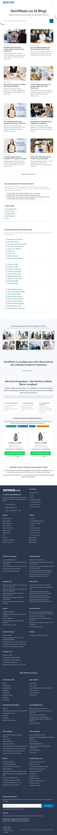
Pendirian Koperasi (12, 256)
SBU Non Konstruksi (8, 528)
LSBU (32, 518)
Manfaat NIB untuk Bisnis (14, 276)
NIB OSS (5, 537)
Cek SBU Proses (35, 528)
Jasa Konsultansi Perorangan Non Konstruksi (15, 746)
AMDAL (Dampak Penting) (14, 289)
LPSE (32, 525)
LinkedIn (16, 819)
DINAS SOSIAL (33, 741)
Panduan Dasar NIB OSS (14, 269)
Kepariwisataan (7, 685)
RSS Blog (33, 537)
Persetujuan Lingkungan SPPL (11, 785)
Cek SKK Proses (35, 535)
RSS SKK (33, 542)
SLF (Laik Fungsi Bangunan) (15, 301)
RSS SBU (33, 540)
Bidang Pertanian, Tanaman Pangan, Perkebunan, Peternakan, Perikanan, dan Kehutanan (40, 719)
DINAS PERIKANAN (34, 750)
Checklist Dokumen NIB (14, 274)
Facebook (7, 819)
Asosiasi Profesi (35, 523)
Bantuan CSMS (7, 530)
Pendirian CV (11, 253)
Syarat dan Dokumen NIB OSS (11, 766)
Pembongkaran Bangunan (10, 662)
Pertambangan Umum (9, 713)
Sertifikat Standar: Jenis (14, 306)
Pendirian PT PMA (12, 264)
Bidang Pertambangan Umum (37, 715)
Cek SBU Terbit (35, 532)
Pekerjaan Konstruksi (8, 744)
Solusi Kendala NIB (12, 281)
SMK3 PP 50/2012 (8, 542)
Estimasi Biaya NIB (12, 283)
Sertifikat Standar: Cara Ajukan (16, 308)
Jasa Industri (32, 683)
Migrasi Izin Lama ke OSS (14, 278)
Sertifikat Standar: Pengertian (15, 303)
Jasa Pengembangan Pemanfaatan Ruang (14, 566)
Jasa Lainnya (33, 685)
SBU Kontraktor (7, 518)
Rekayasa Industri (7, 695)
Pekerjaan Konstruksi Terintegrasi (12, 753)
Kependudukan (7, 688)
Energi (4, 683)
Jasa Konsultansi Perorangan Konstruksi (14, 751)
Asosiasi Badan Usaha (37, 521)
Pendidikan (6, 690)
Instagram (25, 819)
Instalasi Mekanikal (8, 618)
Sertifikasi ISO (6, 532)
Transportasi (6, 700)
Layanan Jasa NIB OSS (13, 249)
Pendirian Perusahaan (9, 540)
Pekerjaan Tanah (7, 655)
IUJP (4, 535)
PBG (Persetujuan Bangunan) (15, 299)
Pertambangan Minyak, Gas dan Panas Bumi (15, 711)
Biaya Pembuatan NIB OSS (10, 777)
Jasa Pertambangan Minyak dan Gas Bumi (41, 688)
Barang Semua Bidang (9, 720)
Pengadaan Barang (8, 741)
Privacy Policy (35, 504)
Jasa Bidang (32, 695)
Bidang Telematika (34, 723)
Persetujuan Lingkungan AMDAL (11, 780)
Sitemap (5, 832)
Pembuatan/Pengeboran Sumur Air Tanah (14, 664)
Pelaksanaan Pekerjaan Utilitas (11, 657)
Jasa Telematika (33, 690)
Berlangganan (48, 805)
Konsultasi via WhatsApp (15, 453)
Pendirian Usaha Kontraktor (15, 258)
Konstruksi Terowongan (36, 626)
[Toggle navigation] (53, 2)
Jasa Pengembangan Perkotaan (11, 568)
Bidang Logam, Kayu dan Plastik (38, 708)
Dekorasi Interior (7, 635)
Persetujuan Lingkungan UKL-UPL (12, 782)
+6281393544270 (10, 504)
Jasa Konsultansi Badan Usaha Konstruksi (14, 748)
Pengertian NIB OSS (8, 762)
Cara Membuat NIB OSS (9, 764)
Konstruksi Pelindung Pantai (37, 616)
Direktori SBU (10, 211)
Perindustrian (6, 692)
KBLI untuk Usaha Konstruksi (15, 246)
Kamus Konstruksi (36, 502)
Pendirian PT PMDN (12, 266)
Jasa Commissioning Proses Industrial (40, 585)
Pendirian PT (11, 251)
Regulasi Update (35, 499)
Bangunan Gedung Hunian (36, 560)
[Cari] (51, 21)
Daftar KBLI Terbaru (12, 242)
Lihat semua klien (27, 370)
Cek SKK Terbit (35, 530)
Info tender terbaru (11, 209)
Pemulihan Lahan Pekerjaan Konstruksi (13, 646)
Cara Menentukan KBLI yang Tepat (17, 244)
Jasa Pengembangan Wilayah (11, 571)
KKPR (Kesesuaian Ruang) (14, 296)
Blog (32, 497)
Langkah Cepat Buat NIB (14, 271)
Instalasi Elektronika (8, 612)
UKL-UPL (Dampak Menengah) (16, 291)
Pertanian (5, 715)
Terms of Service (36, 506)
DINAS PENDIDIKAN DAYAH (37, 735)
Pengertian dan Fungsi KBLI (15, 239)
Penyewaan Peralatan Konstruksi (38, 635)
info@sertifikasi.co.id (11, 507)
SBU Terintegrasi (7, 523)
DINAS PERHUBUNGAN (36, 744)
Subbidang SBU (10, 213)
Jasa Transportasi (34, 692)
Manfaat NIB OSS (7, 769)
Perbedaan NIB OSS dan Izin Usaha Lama (14, 771)
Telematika (6, 697)
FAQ (7, 218)
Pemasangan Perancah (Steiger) (12, 660)
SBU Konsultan (7, 521)
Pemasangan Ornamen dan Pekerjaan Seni (14, 642)
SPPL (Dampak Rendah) (14, 294)
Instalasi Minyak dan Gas (9, 625)
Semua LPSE (32, 752)
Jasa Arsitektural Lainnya (10, 560)
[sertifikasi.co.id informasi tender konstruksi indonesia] (9, 2)
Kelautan (5, 708)
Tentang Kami (35, 492)
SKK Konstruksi (10, 216)
